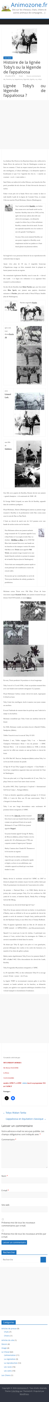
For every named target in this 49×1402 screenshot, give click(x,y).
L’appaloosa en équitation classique (26, 1118)
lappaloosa (18, 79)
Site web (5, 1205)
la (13, 79)
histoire (8, 79)
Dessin (4, 1344)
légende (26, 79)
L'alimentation (10, 1355)
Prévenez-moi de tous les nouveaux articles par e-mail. (24, 1235)
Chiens (7, 1336)
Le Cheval (6, 1352)
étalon (24, 1083)
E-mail (5, 1190)
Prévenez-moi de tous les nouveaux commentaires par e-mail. (18, 1224)
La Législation (9, 1359)
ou (36, 79)
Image (4, 1348)
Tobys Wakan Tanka (14, 1112)
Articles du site (8, 1340)
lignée (32, 79)
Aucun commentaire (33, 76)
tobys (40, 79)
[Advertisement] (24, 124)
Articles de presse (9, 1328)
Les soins (8, 1371)
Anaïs (21, 76)
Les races (8, 58)
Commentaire (9, 1139)
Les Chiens (6, 1375)
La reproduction (10, 1363)
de (4, 79)
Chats (6, 1332)
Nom (5, 1176)
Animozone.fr (29, 5)
